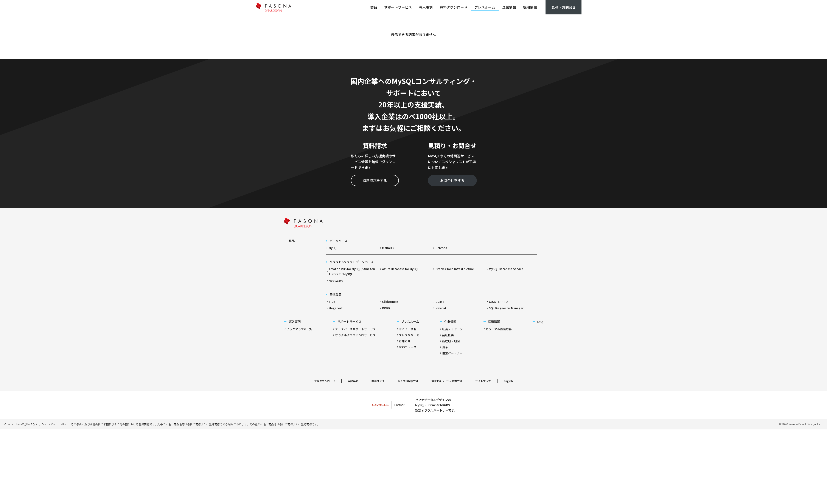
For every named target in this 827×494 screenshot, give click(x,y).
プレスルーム (484, 7)
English (508, 381)
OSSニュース (407, 347)
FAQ (540, 321)
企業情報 (509, 7)
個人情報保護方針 (408, 381)
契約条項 (353, 381)
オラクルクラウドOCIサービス (355, 335)
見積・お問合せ (564, 7)
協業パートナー (452, 353)
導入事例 (426, 7)
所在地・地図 (451, 341)
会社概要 (448, 335)
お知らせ (405, 341)
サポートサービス (398, 7)
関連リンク (378, 381)
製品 (373, 7)
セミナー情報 (408, 329)
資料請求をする (375, 180)
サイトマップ (483, 381)
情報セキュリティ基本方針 (446, 381)
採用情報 (530, 7)
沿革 (445, 347)
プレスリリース (409, 335)
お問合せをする (452, 180)
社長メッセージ (452, 329)
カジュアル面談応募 (499, 329)
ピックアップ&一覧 (299, 329)
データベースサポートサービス (355, 329)
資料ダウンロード (453, 7)
